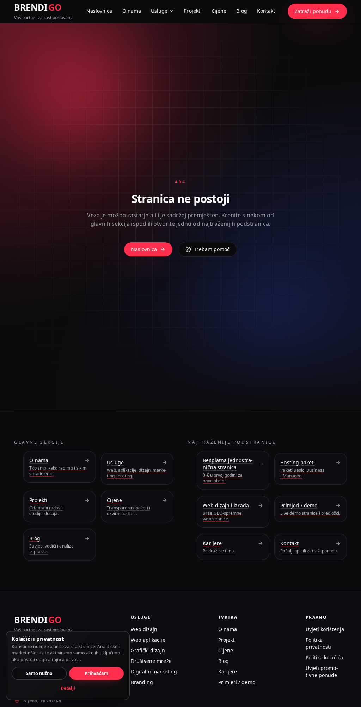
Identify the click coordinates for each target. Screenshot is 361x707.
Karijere (227, 671)
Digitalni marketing (154, 671)
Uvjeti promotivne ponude (322, 671)
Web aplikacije (148, 639)
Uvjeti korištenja (325, 629)
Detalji (68, 688)
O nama (131, 10)
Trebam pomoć (212, 249)
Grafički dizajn (148, 650)
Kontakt (266, 10)
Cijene (219, 10)
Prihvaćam (96, 673)
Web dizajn (144, 629)
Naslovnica (99, 10)
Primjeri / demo (236, 682)
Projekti (193, 10)
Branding (142, 682)
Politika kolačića (324, 657)
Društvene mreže (151, 661)
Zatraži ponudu (313, 11)
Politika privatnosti (318, 643)
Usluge (159, 10)
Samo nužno (39, 673)
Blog (241, 10)
